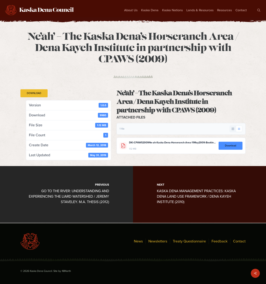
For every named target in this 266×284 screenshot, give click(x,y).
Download (34, 93)
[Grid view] (233, 129)
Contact (239, 241)
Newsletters (157, 241)
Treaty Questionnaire (189, 241)
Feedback (219, 241)
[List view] (239, 129)
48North (66, 271)
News (138, 241)
